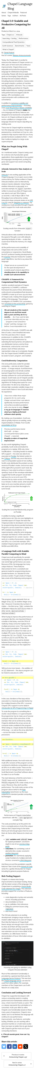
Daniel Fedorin (9, 53)
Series (4, 16)
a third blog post (25, 860)
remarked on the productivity (14, 304)
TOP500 (7, 458)
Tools (28, 46)
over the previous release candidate (19, 108)
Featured (23, 12)
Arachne (7, 257)
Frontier (13, 456)
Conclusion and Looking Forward (16, 992)
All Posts (23, 16)
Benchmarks (19, 46)
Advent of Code (26, 866)
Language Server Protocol (11, 978)
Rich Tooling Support (11, 876)
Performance (23, 38)
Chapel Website (13, 12)
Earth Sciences (7, 46)
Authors (15, 16)
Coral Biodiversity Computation (14, 360)
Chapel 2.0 (10, 35)
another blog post (11, 853)
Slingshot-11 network (21, 203)
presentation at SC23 (9, 425)
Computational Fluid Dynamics (13, 42)
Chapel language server (12, 981)
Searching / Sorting (9, 38)
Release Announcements (22, 55)
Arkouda (19, 35)
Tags (9, 16)
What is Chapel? (8, 49)
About (4, 12)
